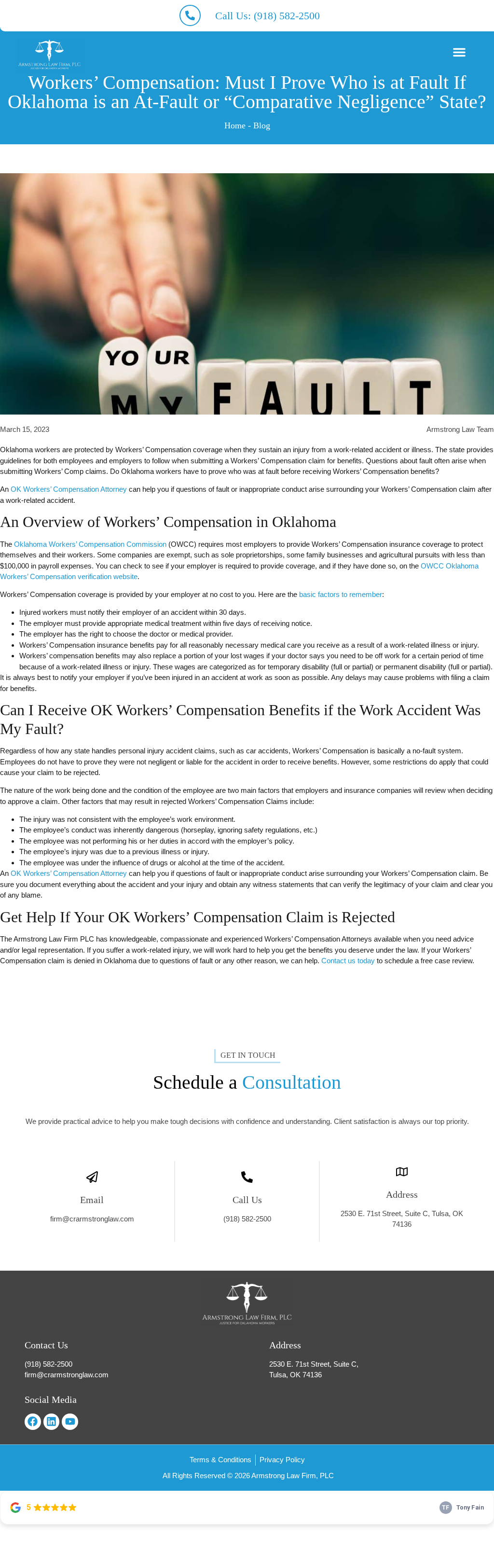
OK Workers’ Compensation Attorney (69, 489)
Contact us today (348, 960)
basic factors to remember (340, 594)
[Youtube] (70, 1422)
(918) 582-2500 (247, 1219)
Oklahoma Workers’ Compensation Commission (90, 544)
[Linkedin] (51, 1422)
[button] (459, 52)
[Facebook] (33, 1422)
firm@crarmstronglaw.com (92, 1219)
